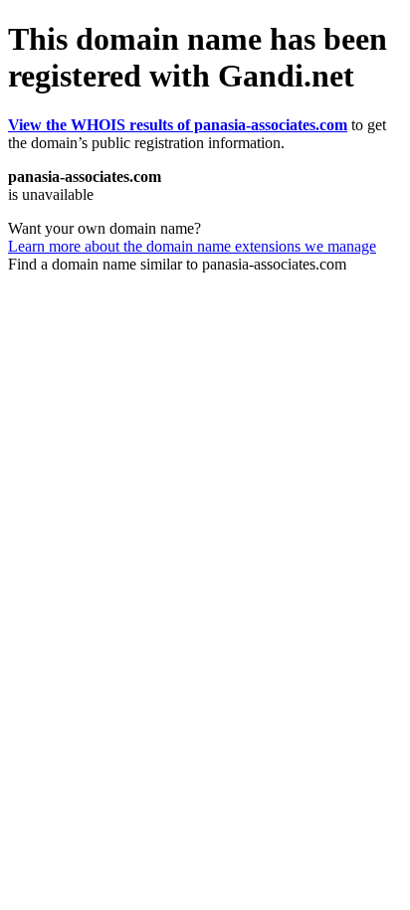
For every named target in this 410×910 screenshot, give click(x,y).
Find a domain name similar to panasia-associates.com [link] (177, 264)
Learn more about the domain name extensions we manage (192, 246)
